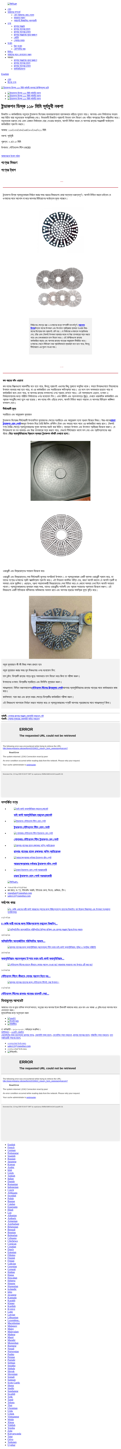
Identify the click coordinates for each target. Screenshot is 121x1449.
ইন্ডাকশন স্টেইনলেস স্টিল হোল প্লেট (32, 827)
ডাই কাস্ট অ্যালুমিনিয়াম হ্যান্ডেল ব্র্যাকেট (33, 815)
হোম (9, 9)
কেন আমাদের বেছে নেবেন (24, 15)
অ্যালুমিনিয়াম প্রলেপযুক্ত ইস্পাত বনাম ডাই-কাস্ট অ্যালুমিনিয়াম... (32, 958)
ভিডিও (10, 51)
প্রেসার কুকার (19, 40)
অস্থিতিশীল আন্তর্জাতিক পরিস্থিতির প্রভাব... (23, 941)
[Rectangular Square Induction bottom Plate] (32, 857)
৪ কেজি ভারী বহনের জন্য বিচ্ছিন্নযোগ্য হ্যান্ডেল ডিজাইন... (29, 923)
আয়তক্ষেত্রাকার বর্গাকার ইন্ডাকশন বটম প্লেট (35, 863)
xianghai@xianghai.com (20, 893)
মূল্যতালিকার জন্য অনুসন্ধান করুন (15, 1013)
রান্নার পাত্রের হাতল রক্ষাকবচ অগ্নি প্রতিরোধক (37, 851)
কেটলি (16, 37)
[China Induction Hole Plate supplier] (30, 870)
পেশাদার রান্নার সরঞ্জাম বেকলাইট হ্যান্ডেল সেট (26, 716)
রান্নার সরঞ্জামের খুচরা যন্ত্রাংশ (25, 34)
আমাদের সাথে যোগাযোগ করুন (19, 54)
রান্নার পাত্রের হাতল (22, 29)
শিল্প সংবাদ (18, 46)
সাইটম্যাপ (5, 1032)
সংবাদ (10, 43)
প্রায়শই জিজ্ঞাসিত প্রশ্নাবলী (25, 20)
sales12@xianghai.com (19, 896)
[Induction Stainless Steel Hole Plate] (30, 821)
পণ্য (9, 23)
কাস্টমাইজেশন (19, 68)
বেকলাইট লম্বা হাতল (43, 1035)
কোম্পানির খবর (19, 49)
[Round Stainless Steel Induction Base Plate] (33, 833)
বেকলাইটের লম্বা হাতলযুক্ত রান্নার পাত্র (17, 1035)
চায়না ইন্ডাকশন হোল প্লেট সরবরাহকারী (33, 876)
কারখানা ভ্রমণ (19, 17)
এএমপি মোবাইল (17, 1032)
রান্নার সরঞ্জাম (19, 26)
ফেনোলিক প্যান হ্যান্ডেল (62, 1035)
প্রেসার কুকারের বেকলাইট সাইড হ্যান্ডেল (24, 718)
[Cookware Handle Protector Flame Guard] (34, 845)
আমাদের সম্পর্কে (14, 12)
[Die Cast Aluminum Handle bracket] (31, 808)
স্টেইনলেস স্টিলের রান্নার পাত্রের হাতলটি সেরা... (25, 993)
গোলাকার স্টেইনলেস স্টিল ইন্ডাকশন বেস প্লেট (36, 839)
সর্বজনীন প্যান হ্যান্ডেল (100, 1035)
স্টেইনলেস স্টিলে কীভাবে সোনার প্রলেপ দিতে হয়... (26, 976)
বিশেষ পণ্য (12, 82)
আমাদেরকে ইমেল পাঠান (10, 156)
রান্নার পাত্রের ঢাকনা (22, 32)
